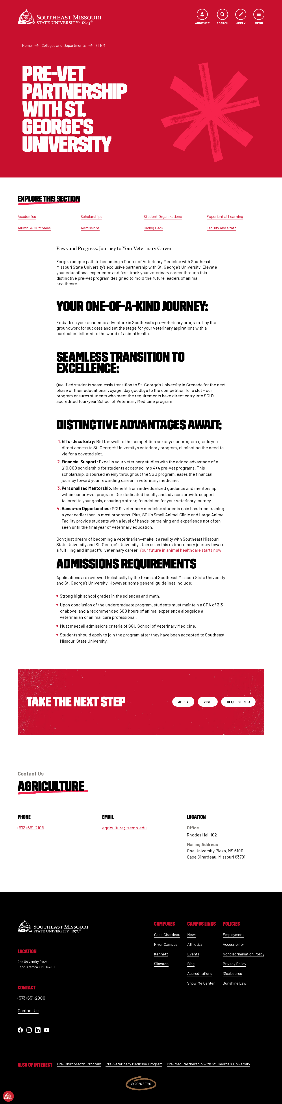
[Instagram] (29, 1030)
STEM (100, 45)
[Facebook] (20, 1030)
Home (27, 45)
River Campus (165, 944)
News (191, 934)
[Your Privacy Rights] (8, 1096)
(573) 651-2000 (31, 997)
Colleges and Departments (63, 45)
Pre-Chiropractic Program (79, 1063)
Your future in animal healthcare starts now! (181, 550)
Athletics (194, 944)
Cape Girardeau (167, 934)
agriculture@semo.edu (124, 827)
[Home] (59, 17)
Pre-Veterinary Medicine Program (134, 1063)
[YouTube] (46, 1030)
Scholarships (91, 216)
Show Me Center (201, 983)
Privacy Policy (234, 963)
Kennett (161, 953)
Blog (191, 963)
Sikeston (161, 963)
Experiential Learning (225, 216)
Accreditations (199, 973)
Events (193, 953)
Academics (27, 216)
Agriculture (51, 786)
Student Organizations (163, 216)
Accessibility (233, 944)
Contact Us (28, 1010)
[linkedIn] (38, 1030)
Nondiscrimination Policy (243, 953)
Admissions (90, 227)
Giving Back (153, 227)
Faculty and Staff (221, 227)
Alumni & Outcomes (34, 227)
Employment (233, 934)
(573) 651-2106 (31, 827)
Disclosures (232, 973)
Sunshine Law (234, 983)
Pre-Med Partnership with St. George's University (208, 1063)
